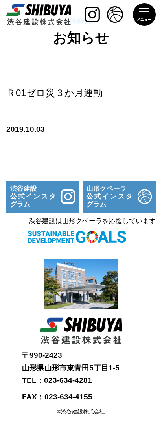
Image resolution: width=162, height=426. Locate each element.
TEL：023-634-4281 (57, 380)
